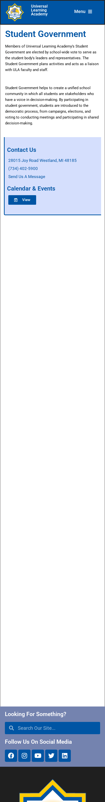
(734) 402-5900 (23, 168)
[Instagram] (24, 756)
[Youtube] (38, 756)
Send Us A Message (26, 176)
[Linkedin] (65, 756)
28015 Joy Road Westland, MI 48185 (42, 160)
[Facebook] (11, 756)
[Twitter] (51, 756)
